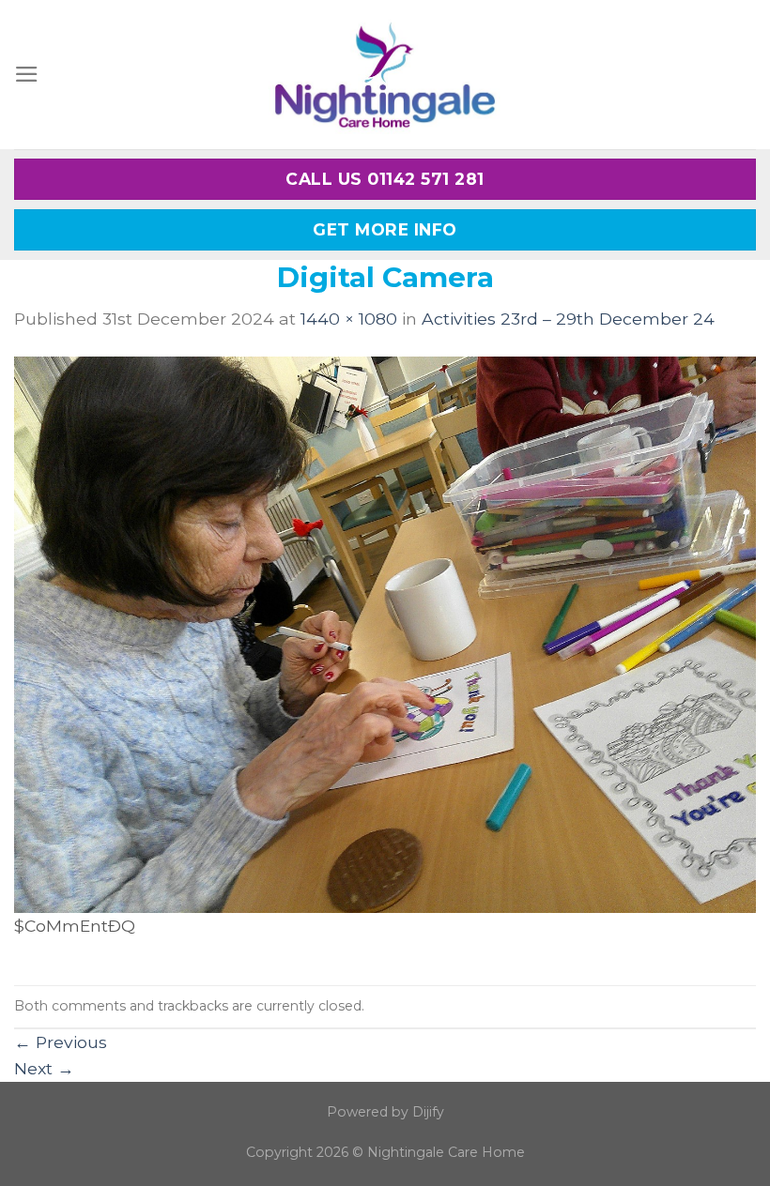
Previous (60, 1042)
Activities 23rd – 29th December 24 (568, 318)
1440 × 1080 (348, 318)
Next (44, 1068)
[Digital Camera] (385, 633)
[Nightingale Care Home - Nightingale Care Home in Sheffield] (385, 74)
